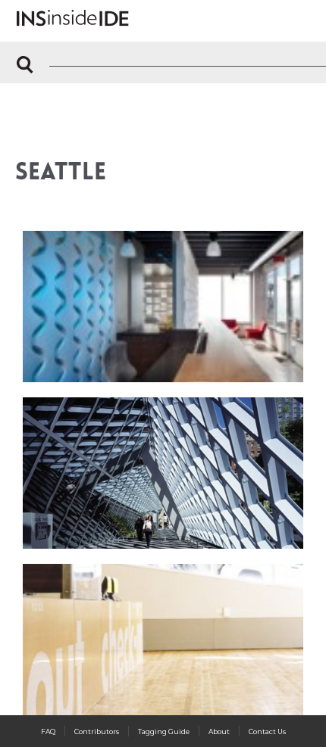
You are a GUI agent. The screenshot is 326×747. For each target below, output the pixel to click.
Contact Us (267, 731)
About (219, 731)
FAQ (48, 731)
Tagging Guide (164, 731)
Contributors (96, 731)
